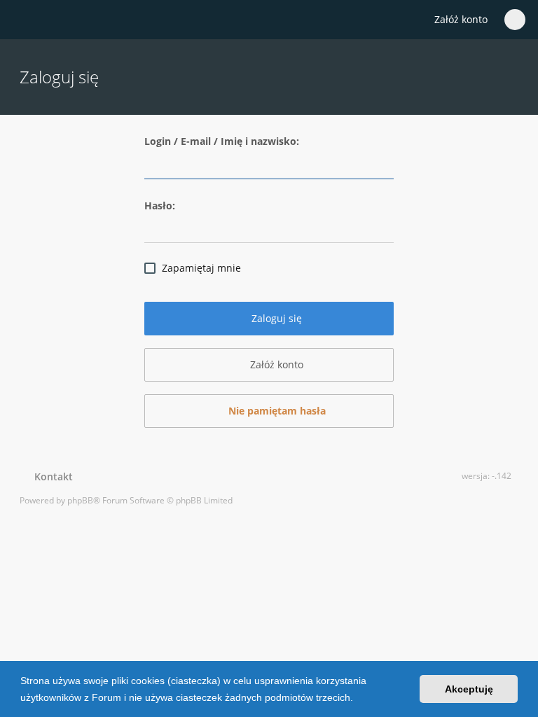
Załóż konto (461, 19)
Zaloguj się (275, 318)
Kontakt (51, 476)
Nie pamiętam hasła (276, 410)
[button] (358, 699)
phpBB (80, 500)
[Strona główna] (27, 20)
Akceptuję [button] (469, 689)
